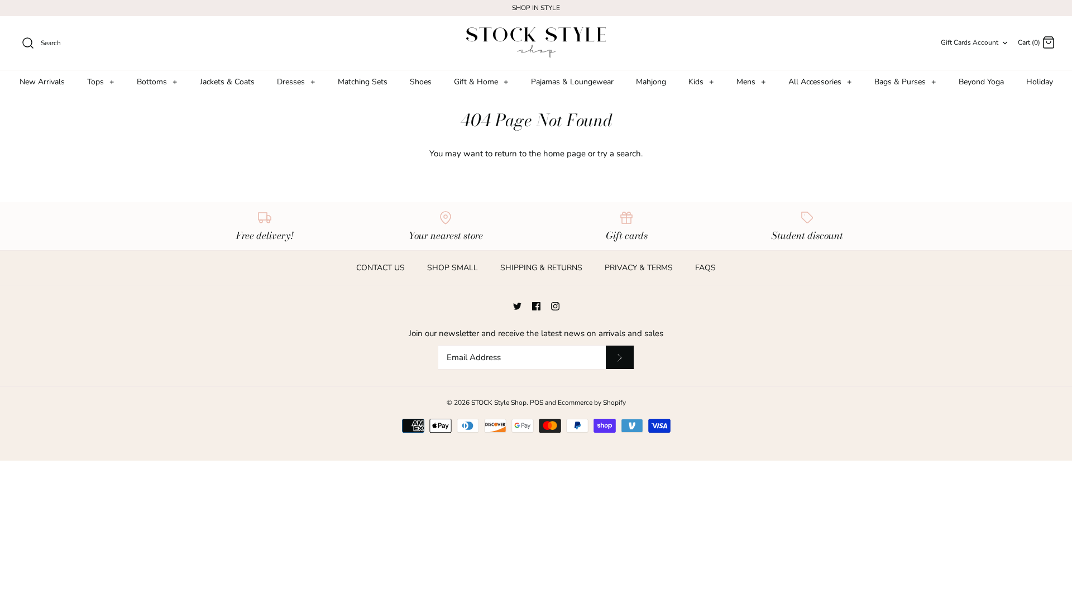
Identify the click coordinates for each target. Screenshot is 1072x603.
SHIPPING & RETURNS (541, 267)
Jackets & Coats (227, 81)
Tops (100, 81)
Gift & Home (481, 81)
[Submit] (620, 357)
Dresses (296, 81)
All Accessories (819, 81)
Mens (750, 81)
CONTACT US (380, 267)
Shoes (421, 81)
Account (985, 42)
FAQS (705, 267)
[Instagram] (555, 306)
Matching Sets (362, 81)
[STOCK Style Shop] (536, 43)
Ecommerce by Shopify (592, 402)
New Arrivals (42, 81)
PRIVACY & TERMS (639, 267)
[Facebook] (536, 306)
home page (564, 153)
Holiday (1039, 81)
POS (536, 402)
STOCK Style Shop (499, 402)
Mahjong (651, 81)
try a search (619, 153)
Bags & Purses (905, 81)
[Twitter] (517, 306)
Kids (701, 81)
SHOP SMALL (452, 267)
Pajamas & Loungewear (572, 81)
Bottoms (157, 81)
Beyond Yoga (981, 81)
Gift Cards (956, 42)
